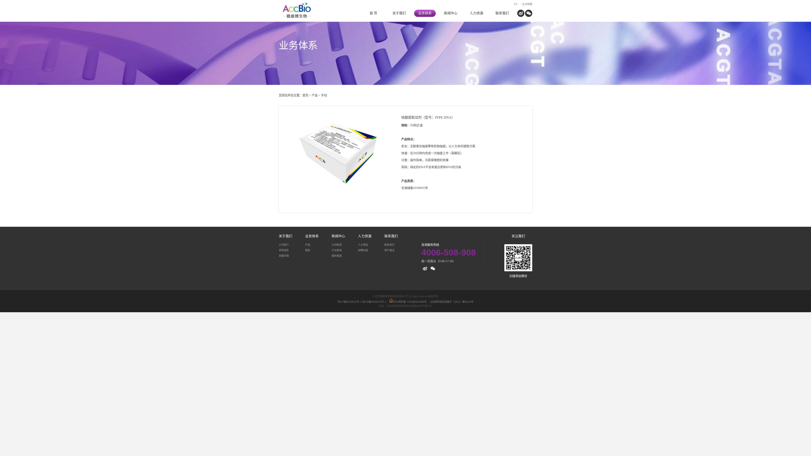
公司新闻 (337, 244)
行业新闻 (337, 250)
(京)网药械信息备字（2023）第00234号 (452, 301)
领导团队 (284, 250)
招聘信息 (363, 250)
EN (515, 4)
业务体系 (425, 13)
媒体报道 (337, 255)
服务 (307, 250)
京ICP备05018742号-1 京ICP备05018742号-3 (361, 301)
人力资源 (476, 13)
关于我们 (399, 13)
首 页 (373, 13)
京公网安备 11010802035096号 (410, 301)
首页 (305, 95)
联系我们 (502, 13)
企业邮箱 (527, 4)
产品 (315, 95)
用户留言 (389, 250)
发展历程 (284, 255)
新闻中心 (450, 13)
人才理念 (363, 244)
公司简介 (284, 244)
